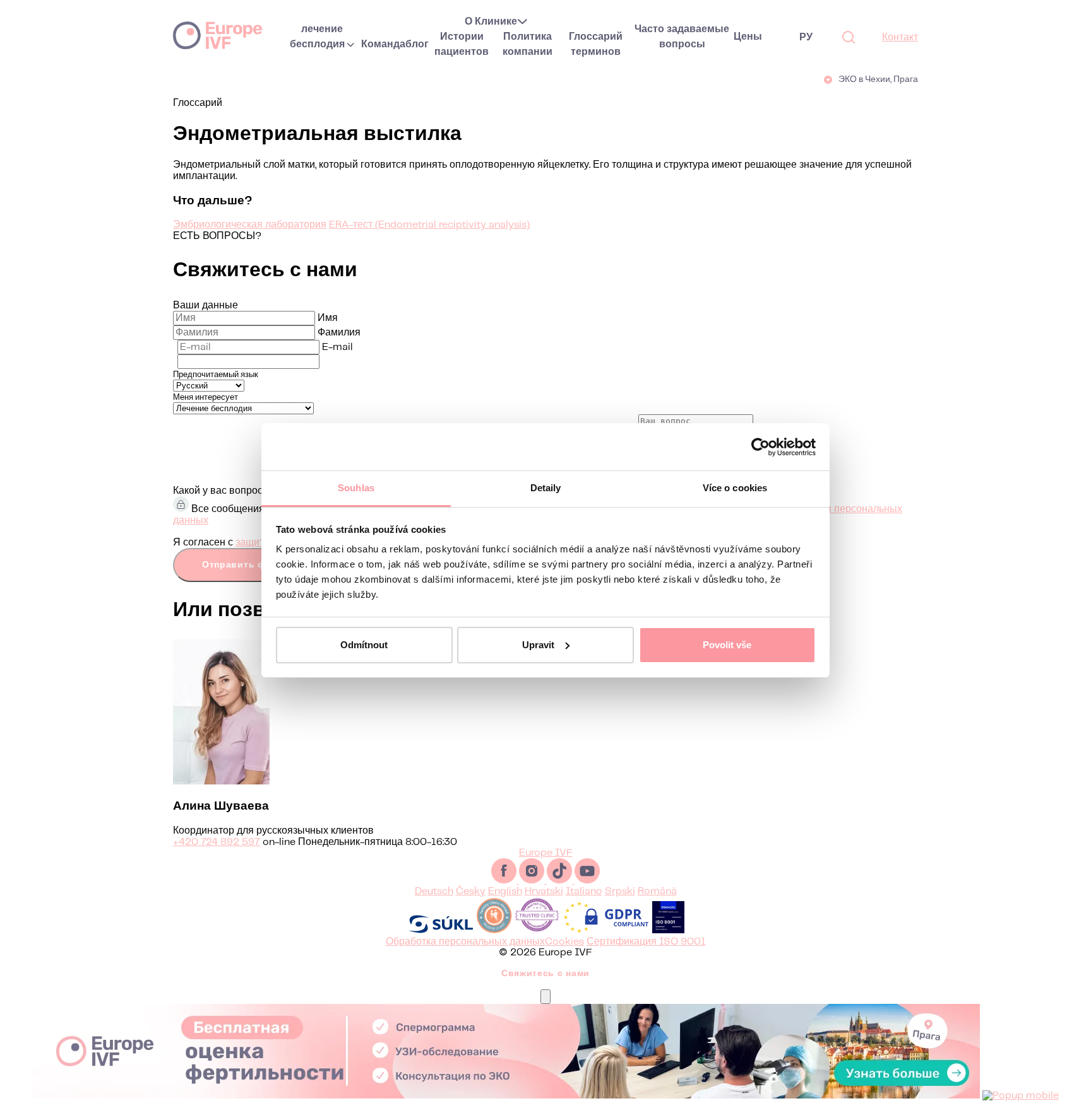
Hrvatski (544, 891)
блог (417, 44)
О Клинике (491, 21)
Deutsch (434, 891)
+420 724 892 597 (216, 842)
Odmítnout (364, 644)
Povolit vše (727, 644)
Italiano (584, 891)
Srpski (620, 891)
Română (657, 891)
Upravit (538, 644)
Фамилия (339, 332)
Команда (383, 44)
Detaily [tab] (545, 487)
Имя (328, 318)
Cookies (564, 942)
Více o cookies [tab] (735, 487)
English (505, 891)
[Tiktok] (561, 880)
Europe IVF (217, 35)
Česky (471, 891)
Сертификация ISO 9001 (646, 942)
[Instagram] (533, 880)
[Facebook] (505, 880)
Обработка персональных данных (465, 942)
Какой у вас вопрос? (221, 491)
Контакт (900, 37)
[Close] (545, 996)
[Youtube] (587, 880)
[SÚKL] (440, 930)
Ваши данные (205, 305)
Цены (748, 37)
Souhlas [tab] (356, 487)
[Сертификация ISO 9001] (668, 930)
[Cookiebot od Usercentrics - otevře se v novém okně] (760, 447)
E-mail (337, 347)
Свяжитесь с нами (545, 973)
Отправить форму (246, 565)
